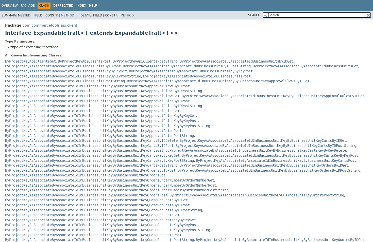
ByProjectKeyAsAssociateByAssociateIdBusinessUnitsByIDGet (236, 61)
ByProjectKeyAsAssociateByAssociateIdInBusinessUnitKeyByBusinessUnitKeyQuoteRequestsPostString (99, 240)
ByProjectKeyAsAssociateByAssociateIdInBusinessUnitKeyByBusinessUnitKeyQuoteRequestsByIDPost (97, 205)
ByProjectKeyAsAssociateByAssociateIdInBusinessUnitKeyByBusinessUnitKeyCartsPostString (91, 165)
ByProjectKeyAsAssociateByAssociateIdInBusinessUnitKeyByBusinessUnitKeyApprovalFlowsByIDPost (97, 86)
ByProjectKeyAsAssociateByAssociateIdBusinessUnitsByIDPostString (187, 66)
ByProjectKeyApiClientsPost (84, 61)
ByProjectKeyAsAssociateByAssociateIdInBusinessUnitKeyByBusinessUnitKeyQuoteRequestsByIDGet (96, 200)
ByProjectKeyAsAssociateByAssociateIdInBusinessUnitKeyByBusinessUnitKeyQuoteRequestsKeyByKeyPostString (107, 230)
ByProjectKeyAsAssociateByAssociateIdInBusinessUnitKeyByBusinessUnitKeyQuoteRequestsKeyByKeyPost (101, 225)
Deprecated (63, 5)
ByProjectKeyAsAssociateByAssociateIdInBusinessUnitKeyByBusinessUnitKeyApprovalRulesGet (92, 111)
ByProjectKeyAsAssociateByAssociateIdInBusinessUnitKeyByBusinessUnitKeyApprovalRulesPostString (99, 136)
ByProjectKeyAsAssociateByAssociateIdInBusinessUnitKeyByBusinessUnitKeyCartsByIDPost (89, 146)
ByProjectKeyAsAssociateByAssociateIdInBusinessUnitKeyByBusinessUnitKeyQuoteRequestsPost (93, 235)
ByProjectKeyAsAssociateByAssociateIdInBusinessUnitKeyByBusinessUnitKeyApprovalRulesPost (93, 131)
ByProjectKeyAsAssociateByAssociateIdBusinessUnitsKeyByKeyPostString (73, 76)
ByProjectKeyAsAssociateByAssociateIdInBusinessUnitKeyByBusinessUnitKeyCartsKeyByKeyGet (92, 155)
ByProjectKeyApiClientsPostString (145, 61)
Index (81, 5)
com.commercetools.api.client (50, 25)
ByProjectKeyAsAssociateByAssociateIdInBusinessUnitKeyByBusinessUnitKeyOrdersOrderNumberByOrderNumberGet (109, 180)
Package (28, 5)
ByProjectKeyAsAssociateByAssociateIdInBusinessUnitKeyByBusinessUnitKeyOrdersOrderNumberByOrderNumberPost (110, 185)
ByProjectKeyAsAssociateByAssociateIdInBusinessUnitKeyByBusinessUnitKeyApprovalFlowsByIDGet (218, 81)
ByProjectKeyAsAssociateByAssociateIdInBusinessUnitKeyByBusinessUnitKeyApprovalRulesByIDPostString (103, 106)
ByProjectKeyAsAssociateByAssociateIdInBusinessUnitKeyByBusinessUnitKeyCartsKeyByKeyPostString (99, 160)
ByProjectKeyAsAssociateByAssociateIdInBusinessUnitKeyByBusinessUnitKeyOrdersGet (85, 175)
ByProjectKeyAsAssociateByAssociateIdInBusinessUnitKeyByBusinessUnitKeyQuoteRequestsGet (92, 215)
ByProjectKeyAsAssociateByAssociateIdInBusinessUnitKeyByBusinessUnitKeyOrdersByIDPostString (269, 170)
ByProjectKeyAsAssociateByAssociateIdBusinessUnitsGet (305, 66)
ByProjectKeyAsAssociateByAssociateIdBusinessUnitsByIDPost (63, 66)
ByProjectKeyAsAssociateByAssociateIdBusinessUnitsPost (197, 76)
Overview (10, 5)
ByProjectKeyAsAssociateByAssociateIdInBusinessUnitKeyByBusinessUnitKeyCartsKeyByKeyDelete (255, 150)
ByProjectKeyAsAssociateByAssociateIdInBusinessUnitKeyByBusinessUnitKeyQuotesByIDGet (280, 240)
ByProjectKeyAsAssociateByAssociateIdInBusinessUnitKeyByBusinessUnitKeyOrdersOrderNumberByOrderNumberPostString (116, 190)
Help (93, 5)
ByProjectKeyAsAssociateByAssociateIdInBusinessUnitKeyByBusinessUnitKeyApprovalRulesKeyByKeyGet (100, 116)
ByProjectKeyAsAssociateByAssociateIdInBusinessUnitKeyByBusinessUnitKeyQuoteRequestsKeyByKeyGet (100, 220)
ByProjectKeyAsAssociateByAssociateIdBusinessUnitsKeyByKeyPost (191, 71)
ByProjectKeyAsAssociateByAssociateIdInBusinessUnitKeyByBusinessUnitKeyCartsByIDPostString (266, 146)
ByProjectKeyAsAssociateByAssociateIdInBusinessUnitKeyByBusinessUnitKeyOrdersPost (86, 195)
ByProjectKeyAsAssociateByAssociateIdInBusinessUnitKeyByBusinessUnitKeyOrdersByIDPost (90, 170)
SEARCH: (254, 15)
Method (67, 15)
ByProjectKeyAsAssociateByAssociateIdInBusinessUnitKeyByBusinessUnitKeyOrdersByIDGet (264, 165)
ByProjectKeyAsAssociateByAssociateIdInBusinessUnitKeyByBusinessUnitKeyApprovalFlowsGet (92, 96)
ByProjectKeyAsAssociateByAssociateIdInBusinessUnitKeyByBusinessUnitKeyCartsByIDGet (263, 140)
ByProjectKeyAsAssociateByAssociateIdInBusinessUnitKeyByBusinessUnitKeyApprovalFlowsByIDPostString (103, 91)
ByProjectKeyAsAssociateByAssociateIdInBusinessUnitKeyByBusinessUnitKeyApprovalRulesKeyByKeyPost (101, 121)
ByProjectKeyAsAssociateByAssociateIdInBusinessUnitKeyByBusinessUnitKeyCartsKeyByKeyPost (270, 155)
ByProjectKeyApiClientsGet (30, 61)
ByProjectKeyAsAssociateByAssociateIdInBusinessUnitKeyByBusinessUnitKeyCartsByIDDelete (91, 140)
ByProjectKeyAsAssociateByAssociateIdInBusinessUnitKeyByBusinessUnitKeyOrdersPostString (256, 195)
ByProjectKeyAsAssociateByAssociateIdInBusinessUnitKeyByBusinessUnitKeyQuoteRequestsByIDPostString (103, 210)
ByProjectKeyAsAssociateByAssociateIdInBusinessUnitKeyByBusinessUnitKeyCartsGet (84, 150)
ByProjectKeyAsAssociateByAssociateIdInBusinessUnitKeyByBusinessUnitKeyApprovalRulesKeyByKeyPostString (107, 126)
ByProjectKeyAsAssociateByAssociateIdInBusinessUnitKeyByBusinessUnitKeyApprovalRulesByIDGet (273, 96)
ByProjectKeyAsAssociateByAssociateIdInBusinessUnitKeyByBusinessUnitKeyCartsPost (276, 160)
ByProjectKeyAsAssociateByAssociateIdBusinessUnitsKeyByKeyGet (66, 71)
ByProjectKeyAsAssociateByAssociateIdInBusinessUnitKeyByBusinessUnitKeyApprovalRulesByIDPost (97, 101)
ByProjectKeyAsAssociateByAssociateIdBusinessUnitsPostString (65, 81)
